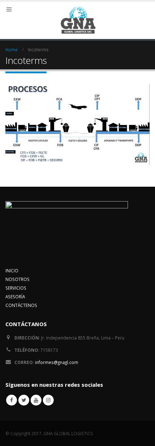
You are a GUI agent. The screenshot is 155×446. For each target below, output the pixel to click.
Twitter (23, 400)
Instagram (48, 400)
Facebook (11, 400)
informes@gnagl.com (56, 362)
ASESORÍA (15, 296)
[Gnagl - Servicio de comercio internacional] (77, 20)
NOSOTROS (17, 279)
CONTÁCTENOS (21, 305)
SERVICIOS (15, 288)
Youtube (36, 400)
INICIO (11, 270)
